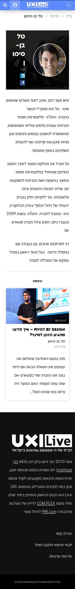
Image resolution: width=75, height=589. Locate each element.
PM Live (49, 511)
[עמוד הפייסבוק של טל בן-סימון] (22, 82)
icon (37, 306)
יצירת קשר (63, 534)
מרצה (54, 16)
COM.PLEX (46, 503)
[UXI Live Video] (37, 5)
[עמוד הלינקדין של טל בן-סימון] (22, 75)
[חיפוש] (5, 5)
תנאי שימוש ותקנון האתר (53, 545)
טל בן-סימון (56, 341)
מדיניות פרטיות (60, 556)
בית (69, 16)
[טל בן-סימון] (49, 60)
